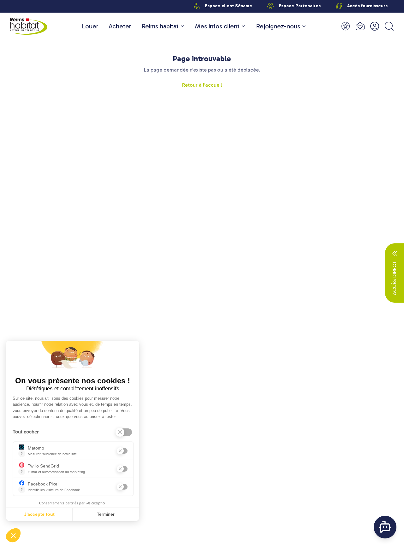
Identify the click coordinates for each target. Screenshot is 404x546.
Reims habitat (160, 26)
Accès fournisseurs (367, 6)
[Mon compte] (374, 26)
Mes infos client (217, 26)
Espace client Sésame (228, 6)
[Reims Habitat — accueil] (28, 26)
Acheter (120, 26)
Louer (90, 26)
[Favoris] (360, 26)
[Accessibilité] (345, 26)
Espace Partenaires (300, 6)
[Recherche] (389, 26)
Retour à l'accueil (202, 85)
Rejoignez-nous (278, 26)
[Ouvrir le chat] (385, 527)
